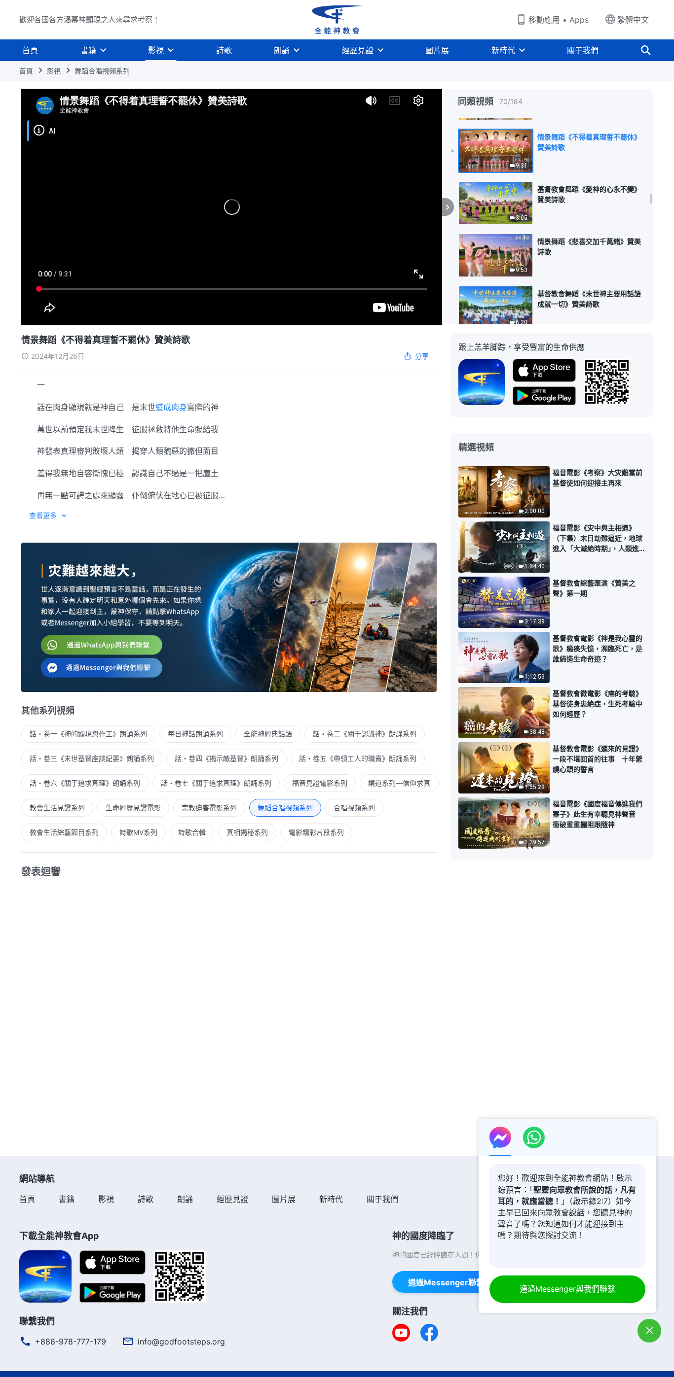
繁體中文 (633, 20)
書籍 (88, 50)
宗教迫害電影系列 (209, 807)
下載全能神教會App (59, 1236)
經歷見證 (358, 50)
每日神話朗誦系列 (195, 733)
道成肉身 (171, 407)
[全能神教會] (337, 19)
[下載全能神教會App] (45, 1275)
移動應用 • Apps (558, 20)
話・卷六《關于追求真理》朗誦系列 (85, 783)
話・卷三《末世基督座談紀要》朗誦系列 (92, 758)
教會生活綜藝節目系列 (64, 832)
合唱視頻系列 (354, 807)
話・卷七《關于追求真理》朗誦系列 (216, 783)
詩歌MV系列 (138, 832)
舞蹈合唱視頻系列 (102, 71)
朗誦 (282, 50)
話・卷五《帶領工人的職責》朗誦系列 (357, 758)
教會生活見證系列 (57, 807)
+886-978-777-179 (70, 1341)
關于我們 (583, 50)
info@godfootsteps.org (181, 1341)
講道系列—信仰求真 (399, 783)
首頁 (30, 50)
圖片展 (437, 50)
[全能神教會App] (481, 381)
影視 (156, 50)
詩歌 (224, 50)
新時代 (503, 50)
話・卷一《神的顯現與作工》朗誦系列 (88, 733)
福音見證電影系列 (319, 783)
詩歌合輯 (192, 832)
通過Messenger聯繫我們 (454, 1282)
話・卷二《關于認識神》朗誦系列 (364, 733)
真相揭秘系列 (247, 832)
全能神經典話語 (268, 733)
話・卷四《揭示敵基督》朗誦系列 (226, 758)
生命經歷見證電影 (133, 807)
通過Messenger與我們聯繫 (567, 1289)
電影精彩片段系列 (316, 832)
